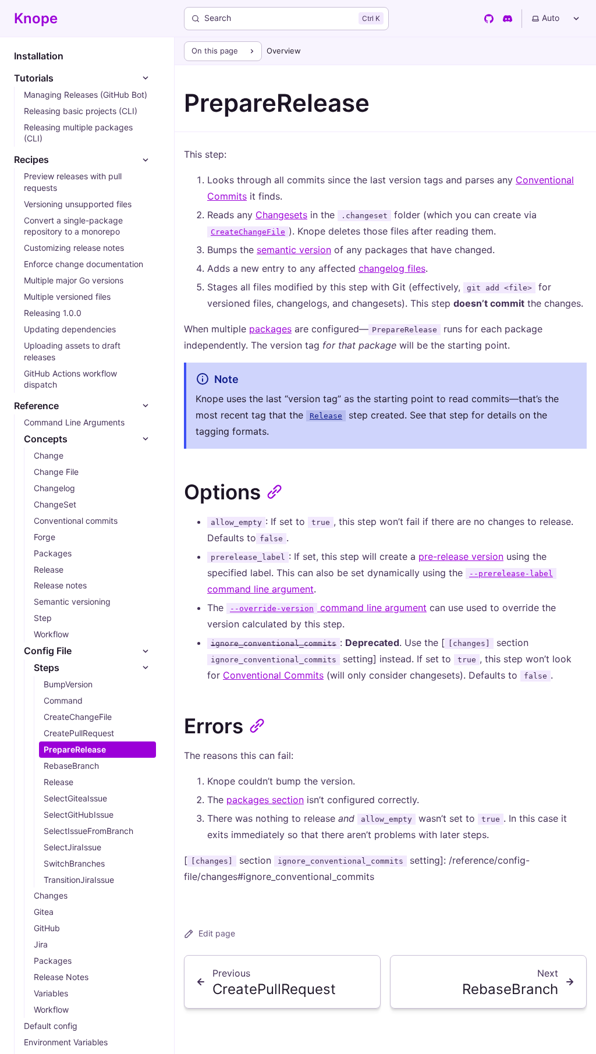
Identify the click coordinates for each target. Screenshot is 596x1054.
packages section (265, 799)
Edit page (216, 933)
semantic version (294, 249)
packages (270, 329)
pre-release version (460, 556)
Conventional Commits (273, 675)
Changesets (281, 215)
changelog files (392, 268)
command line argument (328, 607)
